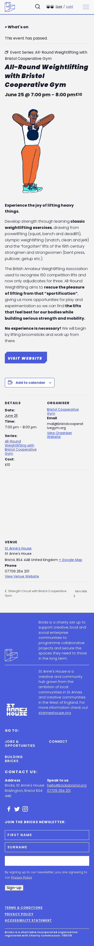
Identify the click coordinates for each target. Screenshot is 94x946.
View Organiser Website (59, 435)
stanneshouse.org (55, 712)
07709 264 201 (59, 790)
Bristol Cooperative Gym (63, 411)
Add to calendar (30, 382)
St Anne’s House (18, 548)
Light (69, 6)
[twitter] (17, 809)
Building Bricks (14, 758)
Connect (58, 741)
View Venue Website (22, 576)
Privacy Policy (21, 877)
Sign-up (14, 887)
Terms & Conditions (24, 907)
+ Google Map (70, 559)
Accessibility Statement (28, 920)
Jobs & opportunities (15, 743)
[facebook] (9, 809)
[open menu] (86, 7)
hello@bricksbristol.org (67, 785)
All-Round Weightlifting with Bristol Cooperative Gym (21, 447)
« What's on (16, 27)
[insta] (25, 809)
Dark (59, 6)
